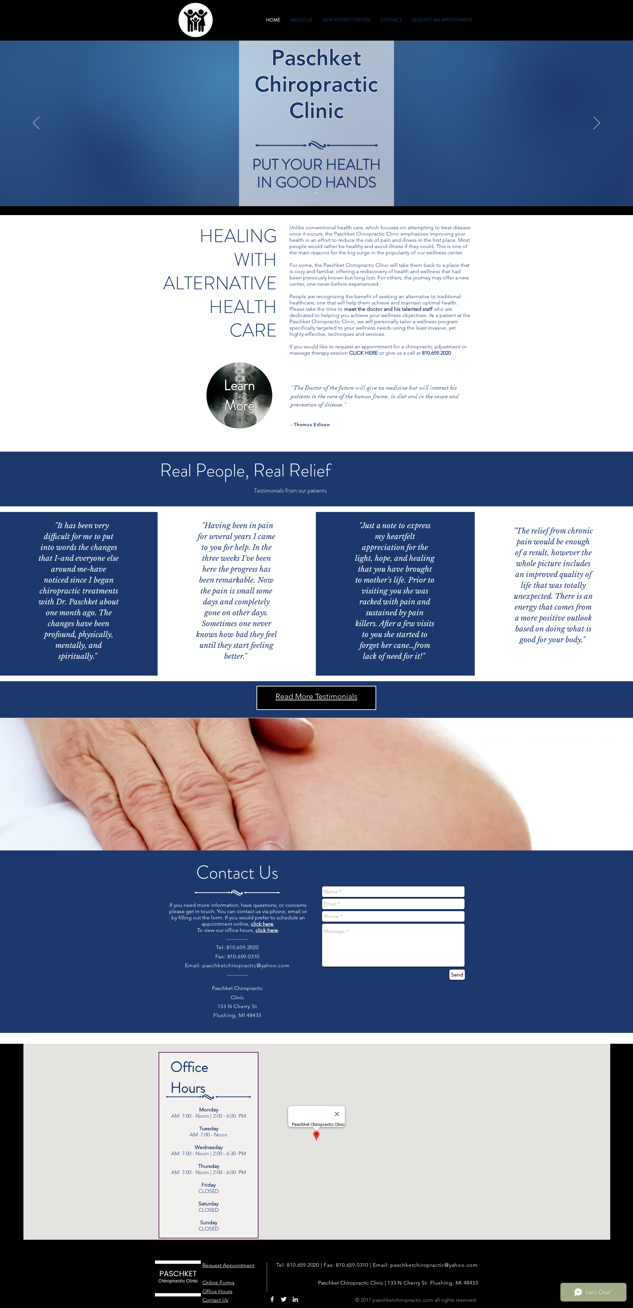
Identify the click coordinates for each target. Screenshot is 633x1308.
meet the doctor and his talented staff (388, 309)
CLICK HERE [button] (363, 353)
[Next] (596, 123)
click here (267, 930)
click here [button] (262, 924)
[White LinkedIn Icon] (295, 1299)
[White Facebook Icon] (272, 1299)
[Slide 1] (316, 193)
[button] (301, 20)
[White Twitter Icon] (283, 1299)
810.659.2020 (436, 353)
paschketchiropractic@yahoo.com (246, 965)
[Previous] (36, 123)
